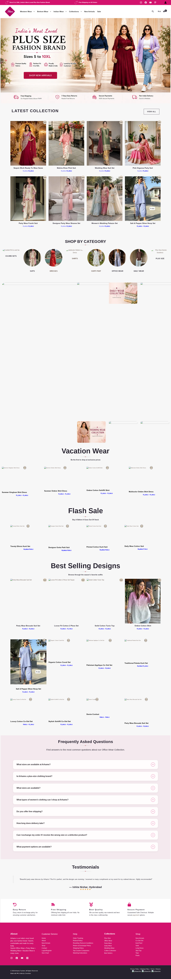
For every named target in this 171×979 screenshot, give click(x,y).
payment (136, 915)
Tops (137, 953)
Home (44, 938)
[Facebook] (146, 2)
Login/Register (47, 950)
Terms (152, 969)
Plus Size (107, 938)
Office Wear (108, 941)
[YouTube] (150, 2)
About (44, 940)
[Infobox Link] (85, 60)
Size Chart (45, 953)
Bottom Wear (42, 12)
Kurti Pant (139, 943)
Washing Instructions (80, 953)
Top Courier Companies (81, 950)
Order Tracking (78, 938)
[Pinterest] (155, 2)
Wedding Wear (109, 948)
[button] (33, 12)
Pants (137, 955)
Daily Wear (108, 946)
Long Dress (139, 948)
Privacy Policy (134, 969)
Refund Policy (77, 940)
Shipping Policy (78, 948)
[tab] (85, 764)
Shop (43, 945)
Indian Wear (59, 12)
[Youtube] (22, 958)
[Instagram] (141, 2)
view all (151, 112)
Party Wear (108, 943)
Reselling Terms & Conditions (83, 943)
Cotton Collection (110, 950)
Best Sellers (108, 953)
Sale (99, 12)
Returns (158, 969)
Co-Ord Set (139, 940)
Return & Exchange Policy (82, 945)
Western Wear (26, 12)
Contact (44, 948)
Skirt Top (138, 950)
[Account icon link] (165, 2)
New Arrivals (89, 12)
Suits (137, 945)
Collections (74, 12)
